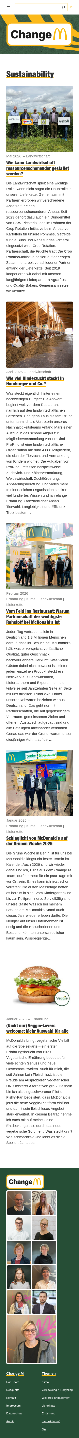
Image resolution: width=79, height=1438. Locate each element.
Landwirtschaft (38, 156)
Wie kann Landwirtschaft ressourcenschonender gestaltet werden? (37, 168)
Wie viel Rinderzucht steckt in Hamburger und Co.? (35, 381)
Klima (30, 599)
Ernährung (14, 599)
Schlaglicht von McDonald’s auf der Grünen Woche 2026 (36, 840)
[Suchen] (63, 7)
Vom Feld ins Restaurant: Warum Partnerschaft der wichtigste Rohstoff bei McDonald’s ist (37, 616)
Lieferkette (14, 605)
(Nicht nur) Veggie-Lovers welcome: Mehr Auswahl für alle (37, 1028)
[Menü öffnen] (8, 7)
